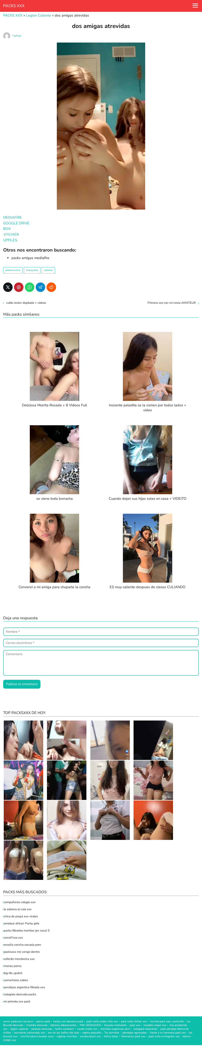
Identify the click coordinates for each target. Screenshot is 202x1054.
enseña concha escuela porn (22, 945)
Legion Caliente (38, 15)
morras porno (12, 966)
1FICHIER (11, 234)
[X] (8, 287)
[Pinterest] (18, 287)
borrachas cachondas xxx (29, 1032)
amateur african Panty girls (21, 923)
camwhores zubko (16, 980)
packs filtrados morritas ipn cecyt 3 (27, 930)
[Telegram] (40, 287)
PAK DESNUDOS (90, 1025)
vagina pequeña (91, 1032)
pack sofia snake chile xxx (102, 1021)
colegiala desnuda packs (20, 994)
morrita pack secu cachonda (167, 1021)
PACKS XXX (13, 5)
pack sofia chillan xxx (134, 1021)
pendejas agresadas (135, 1032)
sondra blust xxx (90, 1036)
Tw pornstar (111, 1032)
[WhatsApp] (29, 287)
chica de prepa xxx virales (21, 916)
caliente (48, 270)
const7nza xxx (13, 938)
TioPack (16, 36)
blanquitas (32, 270)
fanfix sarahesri (64, 1029)
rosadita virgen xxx (154, 1025)
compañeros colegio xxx (20, 902)
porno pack (43, 1021)
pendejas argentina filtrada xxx (24, 987)
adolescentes (13, 270)
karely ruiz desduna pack (68, 1021)
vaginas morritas (67, 1036)
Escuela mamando (115, 1025)
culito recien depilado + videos (26, 303)
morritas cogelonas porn (115, 1029)
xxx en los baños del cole (63, 1032)
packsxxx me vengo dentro (22, 952)
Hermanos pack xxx (133, 1036)
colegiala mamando (145, 1029)
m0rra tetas (111, 1036)
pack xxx (135, 1025)
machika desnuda (36, 1025)
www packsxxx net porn (18, 1021)
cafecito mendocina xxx (19, 959)
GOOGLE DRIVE (16, 223)
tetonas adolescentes (63, 1025)
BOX (7, 228)
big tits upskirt (13, 973)
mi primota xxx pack (17, 1001)
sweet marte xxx (87, 1029)
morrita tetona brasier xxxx (37, 1036)
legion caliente (19, 1029)
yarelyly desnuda (41, 1029)
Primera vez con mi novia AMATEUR (172, 303)
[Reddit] (51, 287)
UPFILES (10, 240)
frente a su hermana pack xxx (168, 1032)
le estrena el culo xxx (18, 909)
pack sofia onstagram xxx (164, 1036)
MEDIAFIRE (12, 217)
